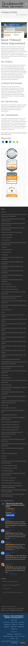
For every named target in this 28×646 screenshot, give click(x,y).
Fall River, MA (21, 622)
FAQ (17, 638)
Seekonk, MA (14, 624)
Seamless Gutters (6, 436)
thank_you (4, 456)
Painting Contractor (6, 377)
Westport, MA (13, 626)
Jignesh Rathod (9, 530)
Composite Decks (17, 634)
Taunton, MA (21, 624)
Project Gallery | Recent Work (9, 407)
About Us (4, 211)
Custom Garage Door (7, 249)
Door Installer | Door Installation (10, 289)
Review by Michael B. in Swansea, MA (10, 427)
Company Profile (6, 240)
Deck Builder (5, 254)
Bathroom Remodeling (8, 636)
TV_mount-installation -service (9, 465)
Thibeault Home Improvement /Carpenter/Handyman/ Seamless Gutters (15, 505)
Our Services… (5, 375)
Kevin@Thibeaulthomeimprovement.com (13, 592)
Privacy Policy (5, 405)
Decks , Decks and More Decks (9, 286)
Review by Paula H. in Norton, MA (10, 429)
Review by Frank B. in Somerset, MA (10, 424)
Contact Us (4, 247)
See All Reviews (14, 574)
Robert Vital (8, 541)
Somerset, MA (14, 622)
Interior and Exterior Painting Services (11, 359)
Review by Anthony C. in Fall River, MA (11, 421)
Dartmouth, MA (21, 626)
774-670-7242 (14, 642)
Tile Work (4, 458)
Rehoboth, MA (7, 624)
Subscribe (22, 642)
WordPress (13, 610)
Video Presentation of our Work (9, 468)
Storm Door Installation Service (9, 453)
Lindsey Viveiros (9, 518)
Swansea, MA (6, 622)
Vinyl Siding (21, 636)
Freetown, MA (14, 629)
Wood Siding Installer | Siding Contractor (11, 482)
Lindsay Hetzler (9, 563)
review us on (9, 515)
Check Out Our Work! (7, 237)
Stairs (3, 450)
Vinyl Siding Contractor (7, 470)
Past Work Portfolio (7, 384)
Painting (16, 636)
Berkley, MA (6, 626)
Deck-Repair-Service (6, 284)
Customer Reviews (6, 252)
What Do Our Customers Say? (9, 477)
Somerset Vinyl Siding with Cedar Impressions (13, 448)
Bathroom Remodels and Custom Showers (12, 232)
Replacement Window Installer (9, 414)
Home (3, 312)
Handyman (12, 638)
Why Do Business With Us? (8, 480)
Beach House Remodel (7, 234)
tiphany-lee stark (9, 552)
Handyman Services (6, 309)
